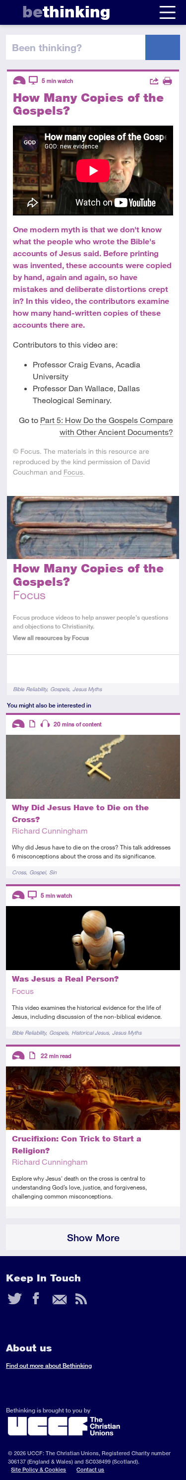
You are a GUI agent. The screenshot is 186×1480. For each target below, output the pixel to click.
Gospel (37, 872)
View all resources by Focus (51, 637)
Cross (19, 872)
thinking (66, 11)
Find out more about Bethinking (49, 1365)
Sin (53, 872)
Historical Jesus (90, 1032)
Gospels (59, 689)
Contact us (90, 1469)
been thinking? (47, 47)
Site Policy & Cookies (38, 1469)
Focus (73, 472)
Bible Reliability (30, 689)
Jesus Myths (87, 689)
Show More (93, 1237)
